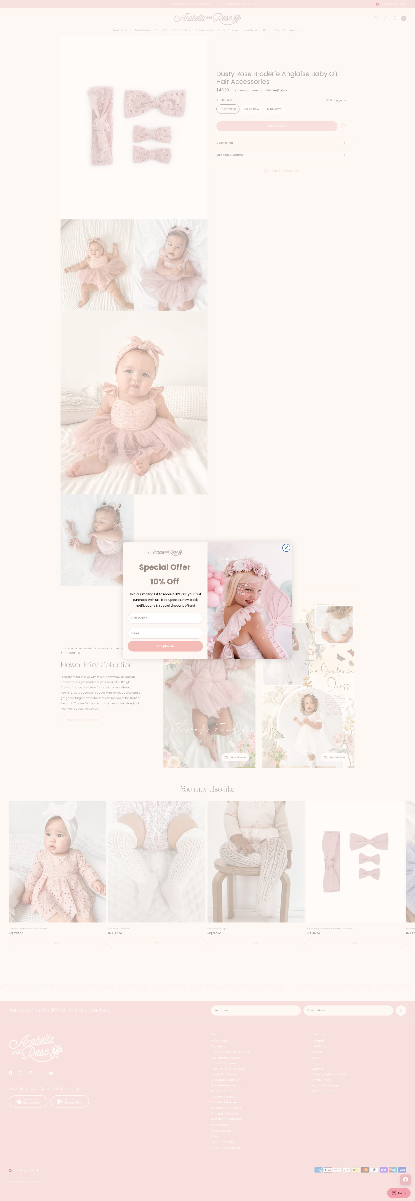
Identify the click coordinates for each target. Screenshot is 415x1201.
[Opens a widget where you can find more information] (399, 1193)
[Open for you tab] (405, 1179)
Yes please (165, 646)
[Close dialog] (286, 548)
